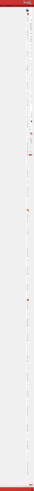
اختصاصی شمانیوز (14, 5)
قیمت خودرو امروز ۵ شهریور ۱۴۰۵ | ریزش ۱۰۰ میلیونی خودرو (27, 218)
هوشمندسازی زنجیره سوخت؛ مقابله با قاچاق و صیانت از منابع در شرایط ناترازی (27, 377)
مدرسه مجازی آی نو (27, 486)
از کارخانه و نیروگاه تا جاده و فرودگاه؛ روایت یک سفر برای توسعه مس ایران (27, 35)
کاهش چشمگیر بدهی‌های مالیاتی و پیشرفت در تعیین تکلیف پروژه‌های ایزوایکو (27, 323)
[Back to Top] (32, 490)
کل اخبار (29, 5)
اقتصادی (26, 5)
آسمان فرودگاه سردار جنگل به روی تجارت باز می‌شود (27, 402)
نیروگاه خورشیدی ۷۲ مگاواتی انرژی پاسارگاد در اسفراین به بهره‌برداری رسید (27, 192)
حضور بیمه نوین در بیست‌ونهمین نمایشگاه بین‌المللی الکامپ (27, 68)
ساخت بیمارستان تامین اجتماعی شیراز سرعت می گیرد (27, 26)
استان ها (18, 5)
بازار (16, 5)
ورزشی (22, 5)
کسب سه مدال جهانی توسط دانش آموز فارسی (27, 420)
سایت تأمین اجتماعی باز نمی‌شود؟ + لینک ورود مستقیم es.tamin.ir (27, 271)
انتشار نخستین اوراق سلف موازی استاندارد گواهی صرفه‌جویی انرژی (27, 455)
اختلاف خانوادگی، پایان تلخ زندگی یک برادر (27, 19)
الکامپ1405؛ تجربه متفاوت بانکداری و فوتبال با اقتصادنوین (27, 183)
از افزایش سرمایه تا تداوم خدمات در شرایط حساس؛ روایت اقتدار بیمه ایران (27, 411)
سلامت (11, 5)
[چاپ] (31, 17)
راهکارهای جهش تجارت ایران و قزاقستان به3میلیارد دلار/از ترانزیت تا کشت (27, 368)
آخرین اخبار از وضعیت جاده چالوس (27, 233)
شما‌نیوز (30, 60)
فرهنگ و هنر (20, 5)
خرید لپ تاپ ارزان (30, 486)
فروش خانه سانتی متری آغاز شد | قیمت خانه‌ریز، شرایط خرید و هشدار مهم (27, 242)
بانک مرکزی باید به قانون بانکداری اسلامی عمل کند (27, 314)
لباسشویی (24, 486)
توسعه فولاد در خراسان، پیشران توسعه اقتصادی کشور (27, 124)
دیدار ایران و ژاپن (31, 78)
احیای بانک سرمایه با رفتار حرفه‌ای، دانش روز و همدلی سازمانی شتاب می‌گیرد (27, 204)
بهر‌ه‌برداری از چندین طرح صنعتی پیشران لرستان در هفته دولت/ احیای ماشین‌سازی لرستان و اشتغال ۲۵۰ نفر (27, 114)
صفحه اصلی (32, 5)
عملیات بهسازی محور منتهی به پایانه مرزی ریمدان (27, 61)
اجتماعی (24, 5)
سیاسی (28, 5)
